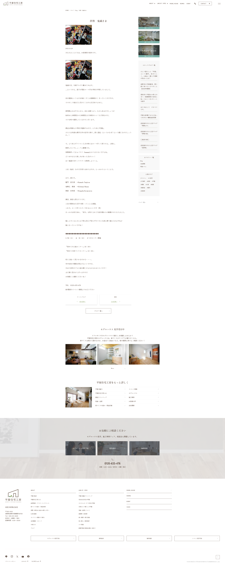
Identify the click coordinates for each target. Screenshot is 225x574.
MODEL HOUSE (131, 490)
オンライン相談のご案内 (37, 517)
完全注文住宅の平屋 (84, 499)
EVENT (128, 501)
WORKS (129, 496)
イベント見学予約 (197, 538)
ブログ (32, 528)
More (112, 368)
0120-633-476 (112, 463)
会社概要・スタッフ (36, 521)
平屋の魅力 (98, 389)
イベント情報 (223, 312)
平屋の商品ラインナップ (85, 496)
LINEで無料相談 (217, 570)
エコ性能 (81, 524)
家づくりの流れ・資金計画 (103, 405)
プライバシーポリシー (10, 561)
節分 (115, 297)
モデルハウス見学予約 (81, 448)
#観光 (148, 188)
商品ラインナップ (101, 397)
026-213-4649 (13, 516)
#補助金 (143, 188)
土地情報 (142, 164)
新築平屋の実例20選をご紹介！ (87, 528)
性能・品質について (84, 510)
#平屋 (153, 181)
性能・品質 (98, 401)
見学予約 (223, 272)
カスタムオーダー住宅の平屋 (87, 503)
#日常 (147, 184)
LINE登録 (33, 514)
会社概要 (131, 405)
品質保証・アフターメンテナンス (40, 503)
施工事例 (131, 397)
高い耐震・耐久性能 (84, 517)
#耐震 (152, 184)
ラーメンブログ (81, 297)
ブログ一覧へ (98, 311)
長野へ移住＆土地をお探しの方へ (40, 510)
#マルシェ (143, 178)
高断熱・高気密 (83, 514)
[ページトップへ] (218, 557)
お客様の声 (132, 401)
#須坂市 (143, 191)
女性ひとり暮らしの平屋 (85, 507)
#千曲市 (143, 181)
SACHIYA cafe (35, 561)
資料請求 (223, 285)
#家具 (148, 181)
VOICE (128, 507)
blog (141, 161)
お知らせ (33, 524)
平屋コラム (143, 167)
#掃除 (142, 184)
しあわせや (23, 561)
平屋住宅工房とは (101, 393)
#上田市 (150, 178)
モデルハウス (133, 393)
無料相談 (223, 298)
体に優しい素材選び (84, 521)
